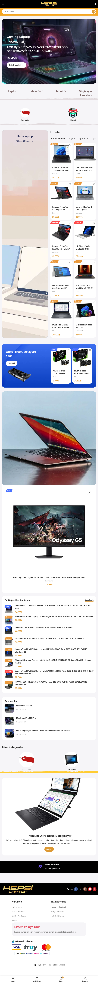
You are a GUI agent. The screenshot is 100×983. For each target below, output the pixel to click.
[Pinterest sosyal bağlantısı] (94, 889)
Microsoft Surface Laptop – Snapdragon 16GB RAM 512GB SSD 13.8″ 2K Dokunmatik (54, 616)
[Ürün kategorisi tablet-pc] (71, 762)
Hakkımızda (16, 907)
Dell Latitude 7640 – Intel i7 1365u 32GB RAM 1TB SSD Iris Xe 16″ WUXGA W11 (50, 638)
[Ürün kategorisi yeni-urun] (25, 115)
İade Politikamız (57, 916)
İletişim (14, 920)
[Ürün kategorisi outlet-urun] (73, 115)
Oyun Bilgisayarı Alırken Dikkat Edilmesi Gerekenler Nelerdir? (44, 730)
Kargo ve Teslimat (58, 907)
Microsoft (79, 331)
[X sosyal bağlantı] (80, 889)
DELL (78, 174)
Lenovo (55, 174)
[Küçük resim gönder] (9, 708)
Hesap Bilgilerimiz (19, 911)
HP (77, 252)
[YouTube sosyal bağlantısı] (90, 889)
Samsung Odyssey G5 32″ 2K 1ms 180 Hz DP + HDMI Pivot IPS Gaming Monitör (49, 577)
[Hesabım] (94, 3)
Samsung (49, 581)
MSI (77, 291)
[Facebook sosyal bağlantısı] (76, 889)
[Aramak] (94, 12)
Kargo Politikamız (58, 911)
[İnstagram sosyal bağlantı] (85, 889)
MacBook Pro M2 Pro (26, 718)
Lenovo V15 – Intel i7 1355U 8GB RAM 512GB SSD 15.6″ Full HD (44, 627)
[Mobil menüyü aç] (3, 3)
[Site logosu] (49, 4)
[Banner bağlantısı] (49, 816)
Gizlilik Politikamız (19, 916)
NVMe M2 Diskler (24, 705)
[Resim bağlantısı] (18, 889)
